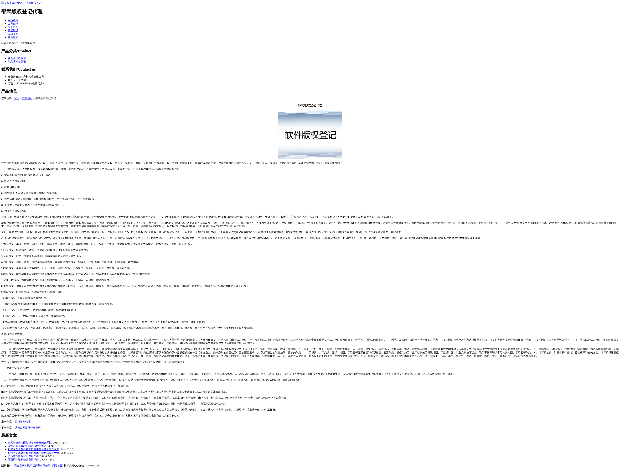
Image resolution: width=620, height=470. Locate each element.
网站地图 (57, 465)
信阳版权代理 (22, 421)
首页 (16, 98)
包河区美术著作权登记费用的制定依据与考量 (33, 452)
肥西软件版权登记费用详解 (23, 459)
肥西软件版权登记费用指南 (23, 456)
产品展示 (27, 98)
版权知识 (13, 30)
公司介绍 (13, 23)
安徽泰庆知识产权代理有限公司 (32, 465)
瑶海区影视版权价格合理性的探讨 (27, 446)
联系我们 (13, 37)
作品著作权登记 (17, 61)
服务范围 (13, 27)
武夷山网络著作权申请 (28, 427)
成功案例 (13, 33)
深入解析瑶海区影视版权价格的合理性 (30, 442)
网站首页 (13, 20)
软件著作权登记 (17, 58)
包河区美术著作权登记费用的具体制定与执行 (33, 449)
